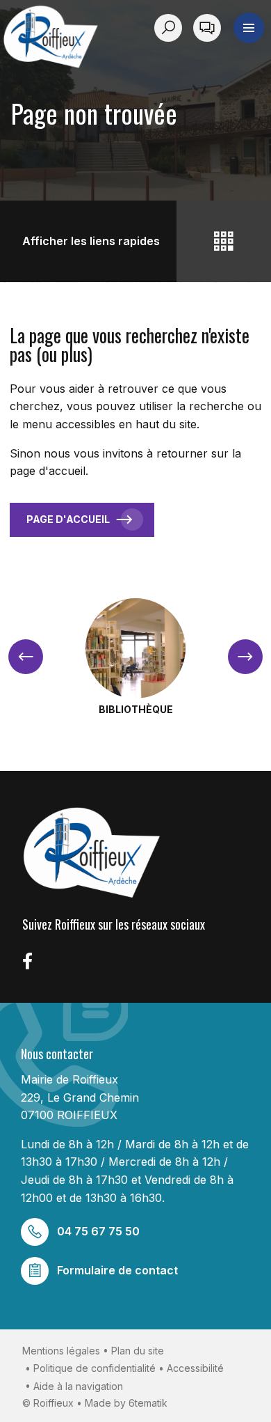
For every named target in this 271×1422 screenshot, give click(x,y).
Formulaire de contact (117, 1270)
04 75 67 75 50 (98, 1231)
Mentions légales (61, 1351)
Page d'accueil (68, 519)
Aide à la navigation (78, 1386)
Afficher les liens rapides (91, 241)
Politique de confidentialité (94, 1368)
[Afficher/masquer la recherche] (171, 28)
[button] (248, 28)
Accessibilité (195, 1368)
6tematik (148, 1403)
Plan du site (137, 1351)
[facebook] (27, 961)
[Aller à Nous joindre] (207, 28)
